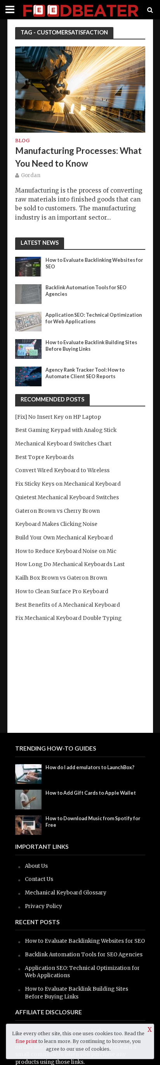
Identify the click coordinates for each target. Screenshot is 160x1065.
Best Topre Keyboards (44, 457)
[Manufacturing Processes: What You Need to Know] (80, 88)
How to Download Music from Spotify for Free (92, 822)
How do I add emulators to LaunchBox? (89, 767)
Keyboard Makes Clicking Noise (56, 524)
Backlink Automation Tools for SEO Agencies (86, 291)
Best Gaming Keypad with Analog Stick (66, 430)
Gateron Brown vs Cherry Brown (57, 511)
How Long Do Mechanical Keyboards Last (70, 564)
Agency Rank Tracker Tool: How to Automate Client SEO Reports (85, 373)
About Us (36, 866)
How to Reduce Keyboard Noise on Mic (66, 551)
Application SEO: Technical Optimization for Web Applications (93, 318)
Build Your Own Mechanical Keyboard (64, 537)
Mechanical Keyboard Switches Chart (63, 443)
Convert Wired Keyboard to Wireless (62, 470)
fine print (26, 1041)
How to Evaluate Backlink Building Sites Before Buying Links (91, 346)
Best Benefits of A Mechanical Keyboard (67, 605)
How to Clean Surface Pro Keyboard (61, 591)
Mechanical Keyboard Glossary (65, 892)
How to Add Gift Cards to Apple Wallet (90, 793)
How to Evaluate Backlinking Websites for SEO (94, 263)
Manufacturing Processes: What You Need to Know (78, 156)
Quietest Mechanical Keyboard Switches (67, 497)
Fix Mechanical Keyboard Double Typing (68, 618)
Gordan (30, 175)
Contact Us (39, 879)
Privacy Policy (43, 906)
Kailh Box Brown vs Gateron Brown (61, 578)
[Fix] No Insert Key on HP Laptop (58, 417)
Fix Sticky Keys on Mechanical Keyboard (68, 484)
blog (22, 140)
